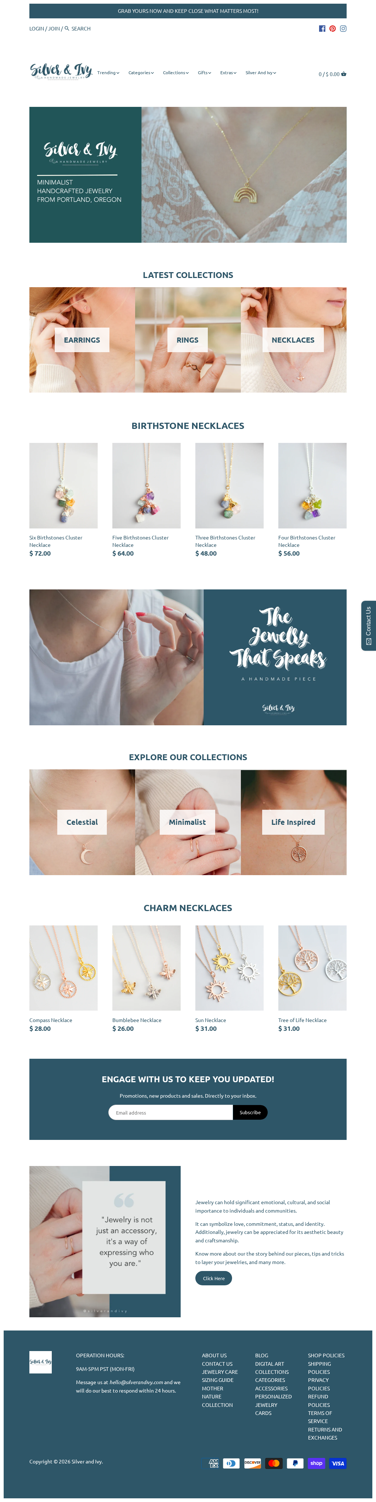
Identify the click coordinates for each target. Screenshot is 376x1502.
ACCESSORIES (271, 1388)
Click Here (214, 1278)
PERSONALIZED (273, 1396)
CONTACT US (217, 1363)
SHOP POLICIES (326, 1355)
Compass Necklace (50, 1020)
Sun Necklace (210, 1020)
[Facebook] (322, 28)
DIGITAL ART (269, 1363)
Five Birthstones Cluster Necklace (140, 541)
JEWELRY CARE (220, 1371)
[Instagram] (343, 28)
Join (54, 28)
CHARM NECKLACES (188, 907)
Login (36, 28)
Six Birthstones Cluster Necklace (55, 541)
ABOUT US (214, 1355)
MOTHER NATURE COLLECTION (217, 1396)
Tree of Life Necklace (302, 1020)
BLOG (261, 1355)
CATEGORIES (270, 1379)
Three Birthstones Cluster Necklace (225, 541)
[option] (188, 175)
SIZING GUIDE (218, 1379)
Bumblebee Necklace (137, 1020)
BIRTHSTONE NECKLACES (188, 425)
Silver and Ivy (87, 1461)
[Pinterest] (332, 28)
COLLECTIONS (272, 1371)
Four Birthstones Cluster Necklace (306, 541)
